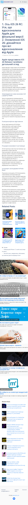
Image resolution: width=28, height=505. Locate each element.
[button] (21, 2)
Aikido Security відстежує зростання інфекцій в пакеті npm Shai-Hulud (16, 479)
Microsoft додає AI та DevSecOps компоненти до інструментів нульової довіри (15, 419)
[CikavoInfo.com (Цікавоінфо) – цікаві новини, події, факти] (7, 2)
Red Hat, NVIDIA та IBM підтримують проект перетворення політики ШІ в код (16, 463)
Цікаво (5, 247)
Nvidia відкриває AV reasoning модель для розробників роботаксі (15, 440)
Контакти (24, 489)
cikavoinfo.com (16, 495)
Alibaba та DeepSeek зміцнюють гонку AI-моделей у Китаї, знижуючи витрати (15, 447)
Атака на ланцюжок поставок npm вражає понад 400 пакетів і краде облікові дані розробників (16, 406)
